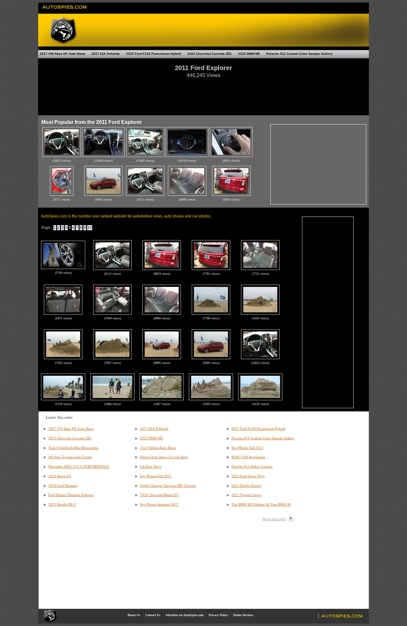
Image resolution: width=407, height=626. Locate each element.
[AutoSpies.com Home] (64, 11)
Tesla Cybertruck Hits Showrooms (73, 448)
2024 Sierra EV (59, 476)
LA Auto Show (151, 466)
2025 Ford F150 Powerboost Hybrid (153, 53)
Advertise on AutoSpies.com (184, 615)
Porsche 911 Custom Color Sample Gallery (299, 53)
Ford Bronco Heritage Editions (70, 495)
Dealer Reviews (243, 615)
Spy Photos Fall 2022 (155, 476)
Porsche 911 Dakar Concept (251, 466)
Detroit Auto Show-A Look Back (164, 457)
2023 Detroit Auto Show (158, 448)
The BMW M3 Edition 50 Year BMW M (261, 504)
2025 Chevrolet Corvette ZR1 (209, 53)
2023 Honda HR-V (62, 504)
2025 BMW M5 (249, 53)
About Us (133, 615)
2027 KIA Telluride (106, 53)
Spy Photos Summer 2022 (159, 504)
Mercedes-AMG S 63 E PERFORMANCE (78, 466)
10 (89, 227)
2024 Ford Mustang (63, 485)
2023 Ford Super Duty (248, 476)
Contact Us (152, 615)
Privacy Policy (218, 615)
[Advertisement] (203, 93)
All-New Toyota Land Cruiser (70, 457)
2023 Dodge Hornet (246, 485)
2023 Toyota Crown (246, 495)
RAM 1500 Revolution (248, 457)
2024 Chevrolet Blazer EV (159, 495)
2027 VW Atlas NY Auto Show (62, 53)
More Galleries (274, 519)
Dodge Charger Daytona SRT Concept (168, 485)
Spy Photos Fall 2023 (247, 448)
